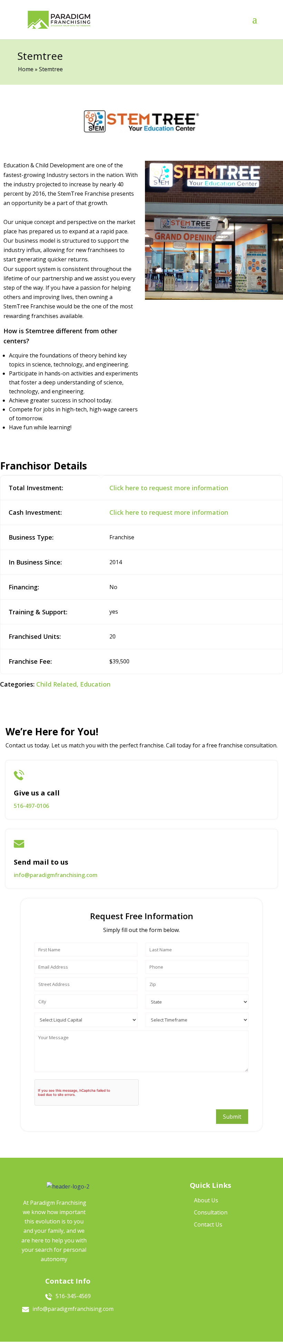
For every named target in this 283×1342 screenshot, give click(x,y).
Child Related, (57, 684)
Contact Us (208, 1224)
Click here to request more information (168, 488)
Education (95, 684)
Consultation (210, 1212)
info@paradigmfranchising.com (55, 875)
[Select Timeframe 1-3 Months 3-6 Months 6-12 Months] (197, 1018)
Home (25, 69)
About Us (206, 1200)
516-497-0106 (31, 806)
